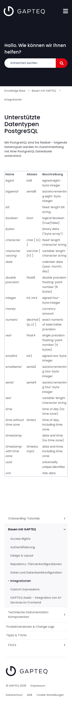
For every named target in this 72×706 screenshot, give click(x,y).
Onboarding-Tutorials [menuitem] (24, 518)
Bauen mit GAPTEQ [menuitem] (22, 529)
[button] (65, 519)
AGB (29, 695)
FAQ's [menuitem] (12, 645)
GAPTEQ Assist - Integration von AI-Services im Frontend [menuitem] (36, 600)
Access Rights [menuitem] (20, 539)
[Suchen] (62, 63)
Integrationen (13, 99)
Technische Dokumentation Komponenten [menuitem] (28, 614)
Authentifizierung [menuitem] (22, 547)
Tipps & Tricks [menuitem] (16, 635)
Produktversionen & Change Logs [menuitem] (30, 627)
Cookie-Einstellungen (50, 695)
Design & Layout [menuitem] (21, 555)
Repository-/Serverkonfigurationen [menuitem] (36, 564)
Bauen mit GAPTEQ (44, 91)
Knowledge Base (14, 91)
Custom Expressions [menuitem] (25, 589)
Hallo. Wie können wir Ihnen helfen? (35, 48)
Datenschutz (14, 695)
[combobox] (30, 63)
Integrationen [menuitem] (20, 581)
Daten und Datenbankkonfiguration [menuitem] (36, 572)
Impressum (38, 686)
